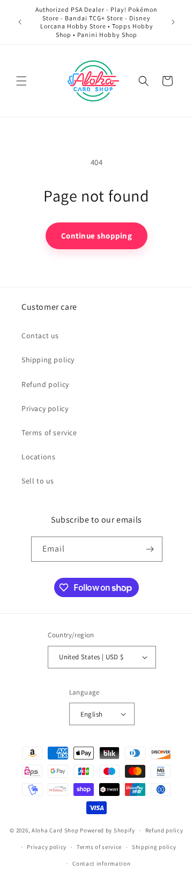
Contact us (40, 335)
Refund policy (45, 384)
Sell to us (37, 481)
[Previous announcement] (20, 22)
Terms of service (49, 432)
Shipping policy (48, 359)
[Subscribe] (150, 549)
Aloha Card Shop (55, 830)
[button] (21, 81)
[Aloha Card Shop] (93, 80)
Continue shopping (96, 235)
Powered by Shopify (107, 830)
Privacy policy (44, 408)
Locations (38, 456)
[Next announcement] (173, 22)
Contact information (101, 863)
